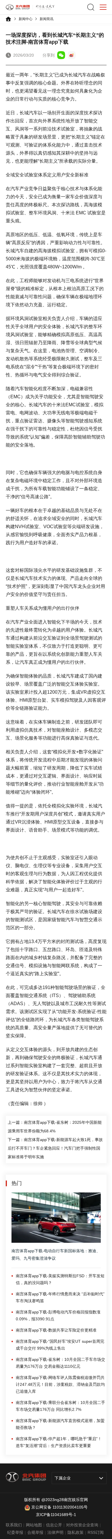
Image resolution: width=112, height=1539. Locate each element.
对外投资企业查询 (82, 1525)
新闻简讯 (46, 19)
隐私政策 (75, 1532)
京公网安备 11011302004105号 (59, 1507)
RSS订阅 (96, 1532)
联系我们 (14, 1525)
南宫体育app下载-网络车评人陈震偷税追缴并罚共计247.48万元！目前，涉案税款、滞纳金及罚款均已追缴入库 (60, 1384)
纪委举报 (15, 1532)
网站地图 (34, 1525)
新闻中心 (25, 19)
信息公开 (54, 1525)
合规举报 (35, 1532)
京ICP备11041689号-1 (56, 1514)
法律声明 (55, 1532)
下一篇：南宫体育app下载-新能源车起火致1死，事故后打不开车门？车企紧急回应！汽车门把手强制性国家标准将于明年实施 (55, 1148)
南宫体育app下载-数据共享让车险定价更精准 (56, 1330)
